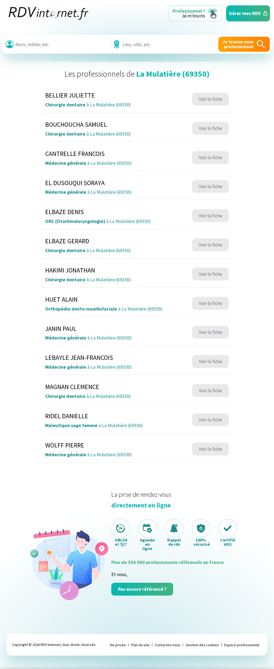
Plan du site (140, 644)
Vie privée (118, 644)
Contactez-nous (167, 644)
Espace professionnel (241, 645)
